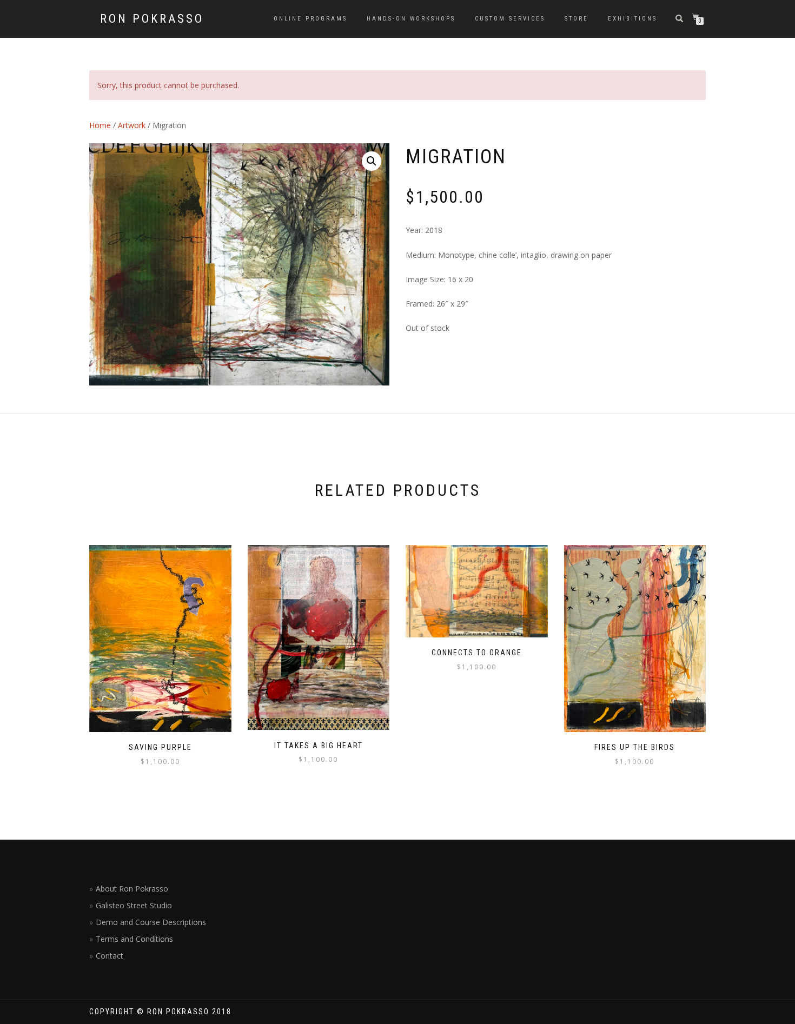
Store (576, 18)
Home (100, 125)
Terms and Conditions (134, 939)
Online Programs (310, 18)
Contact (109, 955)
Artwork (131, 125)
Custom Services (510, 18)
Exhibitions (632, 18)
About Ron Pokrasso (132, 888)
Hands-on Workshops (411, 18)
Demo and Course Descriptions (151, 922)
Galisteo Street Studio (134, 905)
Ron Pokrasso (152, 18)
